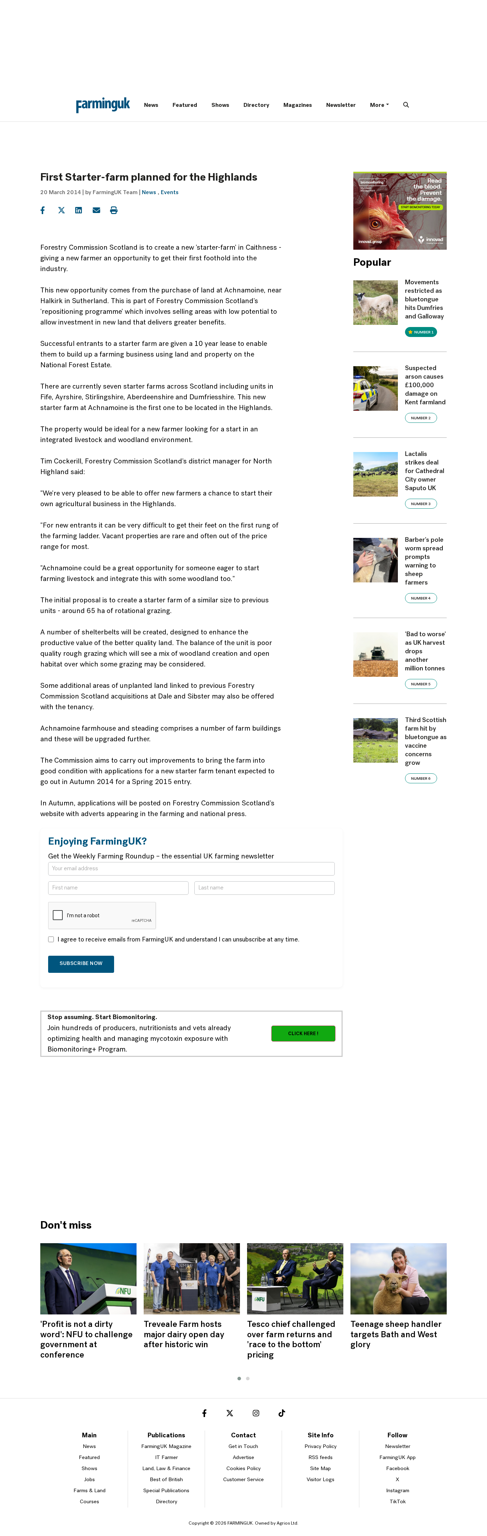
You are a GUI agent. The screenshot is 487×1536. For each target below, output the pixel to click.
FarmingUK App (397, 1457)
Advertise (243, 1457)
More (377, 105)
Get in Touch (243, 1446)
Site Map (320, 1469)
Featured (185, 105)
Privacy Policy (320, 1446)
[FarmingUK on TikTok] (282, 1414)
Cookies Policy (243, 1469)
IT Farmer (166, 1457)
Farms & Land (89, 1491)
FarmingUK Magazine (166, 1446)
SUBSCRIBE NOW (81, 963)
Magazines (297, 105)
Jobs (89, 1480)
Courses (89, 1502)
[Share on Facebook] (48, 210)
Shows (220, 105)
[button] (239, 1378)
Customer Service (243, 1480)
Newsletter (341, 105)
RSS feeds (320, 1457)
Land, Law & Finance (166, 1469)
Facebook (397, 1469)
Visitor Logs (320, 1480)
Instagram (397, 1491)
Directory (256, 105)
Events (170, 193)
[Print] (118, 210)
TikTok (398, 1502)
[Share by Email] (101, 210)
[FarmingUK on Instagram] (256, 1414)
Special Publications (166, 1491)
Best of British (166, 1480)
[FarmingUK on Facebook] (204, 1414)
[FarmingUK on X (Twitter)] (229, 1414)
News (151, 105)
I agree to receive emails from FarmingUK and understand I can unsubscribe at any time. (178, 940)
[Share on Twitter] (66, 210)
